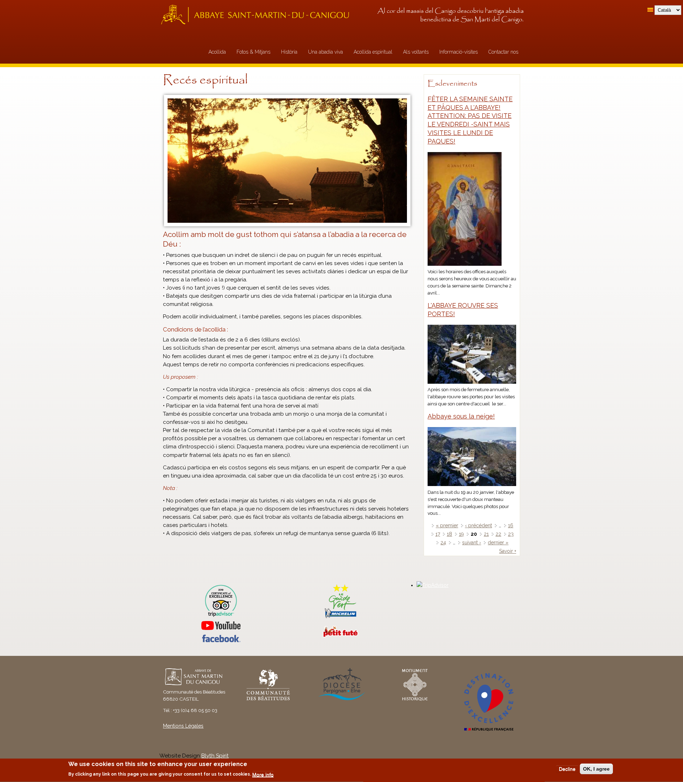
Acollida (217, 52)
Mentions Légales (183, 726)
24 (443, 542)
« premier (447, 525)
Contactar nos (503, 52)
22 (498, 534)
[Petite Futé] (340, 635)
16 (510, 525)
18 (449, 534)
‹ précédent (478, 525)
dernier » (498, 542)
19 (461, 534)
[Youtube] (220, 625)
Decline (567, 769)
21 (486, 534)
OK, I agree (596, 769)
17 (437, 534)
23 (511, 534)
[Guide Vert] (340, 617)
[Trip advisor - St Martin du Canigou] (220, 601)
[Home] (257, 14)
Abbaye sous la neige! (461, 416)
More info (263, 774)
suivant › (471, 542)
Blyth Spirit (215, 756)
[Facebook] (220, 640)
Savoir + (507, 551)
